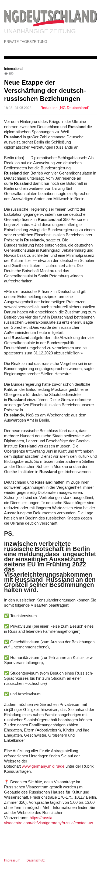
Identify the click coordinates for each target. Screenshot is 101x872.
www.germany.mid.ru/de (43, 766)
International (13, 69)
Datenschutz (35, 860)
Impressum (12, 860)
